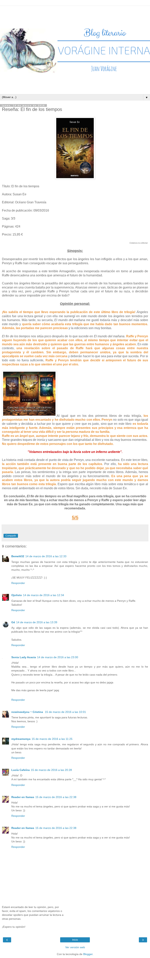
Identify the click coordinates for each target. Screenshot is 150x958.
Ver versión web (75, 947)
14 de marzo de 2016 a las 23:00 (57, 657)
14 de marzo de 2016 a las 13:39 (36, 622)
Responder (18, 583)
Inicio (75, 939)
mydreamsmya (20, 738)
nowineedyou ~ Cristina (27, 711)
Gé (13, 622)
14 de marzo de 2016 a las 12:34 (43, 595)
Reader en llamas (22, 797)
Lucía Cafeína (20, 769)
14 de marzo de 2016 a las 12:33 (45, 556)
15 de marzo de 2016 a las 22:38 (55, 797)
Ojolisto (16, 595)
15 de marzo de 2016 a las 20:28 (51, 769)
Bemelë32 (17, 556)
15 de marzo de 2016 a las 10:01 (65, 711)
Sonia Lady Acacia (23, 657)
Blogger (88, 954)
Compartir (10, 535)
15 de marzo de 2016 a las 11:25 (52, 738)
